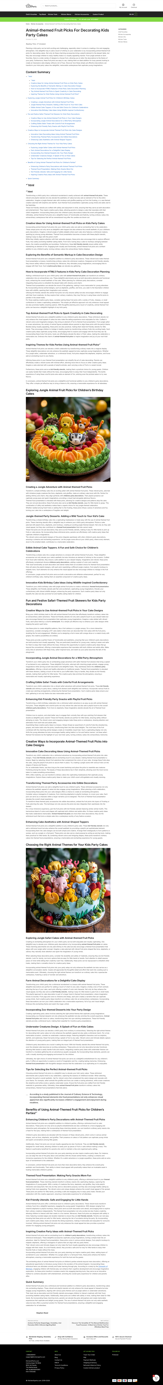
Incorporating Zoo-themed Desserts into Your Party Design (52, 153)
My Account (123, 7)
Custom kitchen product (91, 1368)
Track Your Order (89, 1355)
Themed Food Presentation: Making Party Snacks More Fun (52, 169)
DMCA (57, 1363)
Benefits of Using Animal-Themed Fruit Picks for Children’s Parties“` (52, 162)
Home (27, 24)
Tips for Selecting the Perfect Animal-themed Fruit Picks (51, 158)
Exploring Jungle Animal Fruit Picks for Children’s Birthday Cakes (51, 98)
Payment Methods (89, 1360)
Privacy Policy (59, 1368)
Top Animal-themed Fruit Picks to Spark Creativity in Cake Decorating (56, 91)
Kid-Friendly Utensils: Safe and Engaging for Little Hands (51, 172)
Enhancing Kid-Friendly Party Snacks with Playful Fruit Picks (52, 126)
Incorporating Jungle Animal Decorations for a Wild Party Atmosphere (56, 121)
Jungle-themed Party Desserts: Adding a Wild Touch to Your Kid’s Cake (56, 105)
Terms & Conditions (61, 1365)
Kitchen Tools (122, 39)
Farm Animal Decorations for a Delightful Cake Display (50, 150)
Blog (56, 1357)
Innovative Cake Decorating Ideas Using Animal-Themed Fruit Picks (55, 134)
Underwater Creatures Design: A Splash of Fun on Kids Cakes (53, 156)
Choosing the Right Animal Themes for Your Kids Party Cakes (50, 144)
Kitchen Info (122, 37)
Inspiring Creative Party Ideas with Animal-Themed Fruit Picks (53, 175)
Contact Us (58, 1360)
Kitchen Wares (122, 42)
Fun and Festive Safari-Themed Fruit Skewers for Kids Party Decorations (54, 114)
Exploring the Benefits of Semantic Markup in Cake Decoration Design (56, 86)
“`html (30, 76)
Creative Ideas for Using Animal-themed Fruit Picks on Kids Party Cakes (56, 83)
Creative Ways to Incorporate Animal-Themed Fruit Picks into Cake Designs (55, 130)
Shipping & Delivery (90, 1363)
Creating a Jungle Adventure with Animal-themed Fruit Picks (52, 102)
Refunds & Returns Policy (92, 1365)
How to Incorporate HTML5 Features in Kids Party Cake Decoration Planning (58, 89)
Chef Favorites (122, 32)
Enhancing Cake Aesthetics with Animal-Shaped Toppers (51, 140)
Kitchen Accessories (37, 24)
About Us (58, 1355)
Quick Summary (33, 178)
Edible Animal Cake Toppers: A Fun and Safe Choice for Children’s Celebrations (59, 107)
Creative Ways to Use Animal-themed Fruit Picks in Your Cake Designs (56, 118)
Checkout (134, 7)
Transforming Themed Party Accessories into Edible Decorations (54, 137)
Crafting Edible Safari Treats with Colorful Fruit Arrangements (53, 123)
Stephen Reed (42, 1313)
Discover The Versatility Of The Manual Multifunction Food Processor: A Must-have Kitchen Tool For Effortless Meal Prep (90, 1325)
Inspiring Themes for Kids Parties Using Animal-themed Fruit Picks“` (55, 94)
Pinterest (115, 1355)
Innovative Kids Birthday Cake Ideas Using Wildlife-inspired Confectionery (57, 110)
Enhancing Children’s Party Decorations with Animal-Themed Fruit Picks (56, 166)
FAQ (84, 1357)
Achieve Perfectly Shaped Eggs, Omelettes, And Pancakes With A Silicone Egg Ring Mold (44, 1324)
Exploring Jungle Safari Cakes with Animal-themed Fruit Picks (53, 147)
